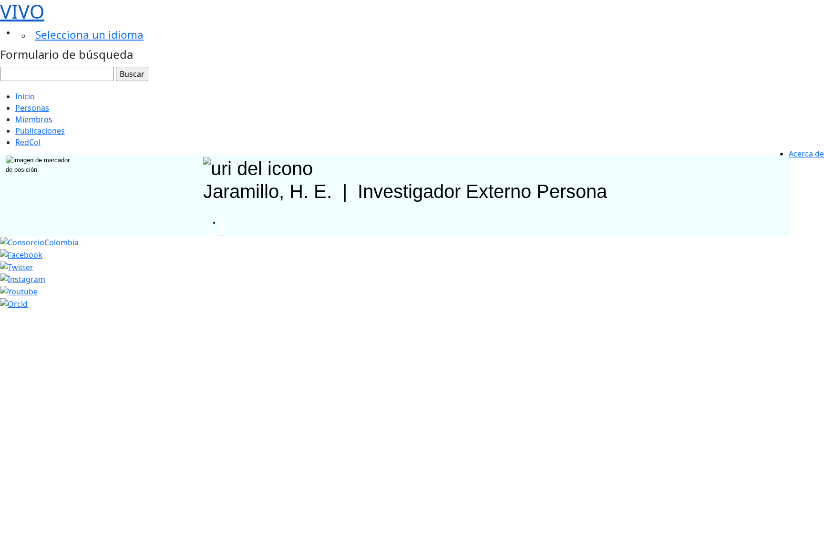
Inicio (25, 96)
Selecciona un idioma (89, 34)
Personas (32, 108)
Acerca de (806, 153)
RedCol (28, 142)
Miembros (33, 119)
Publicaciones (40, 130)
